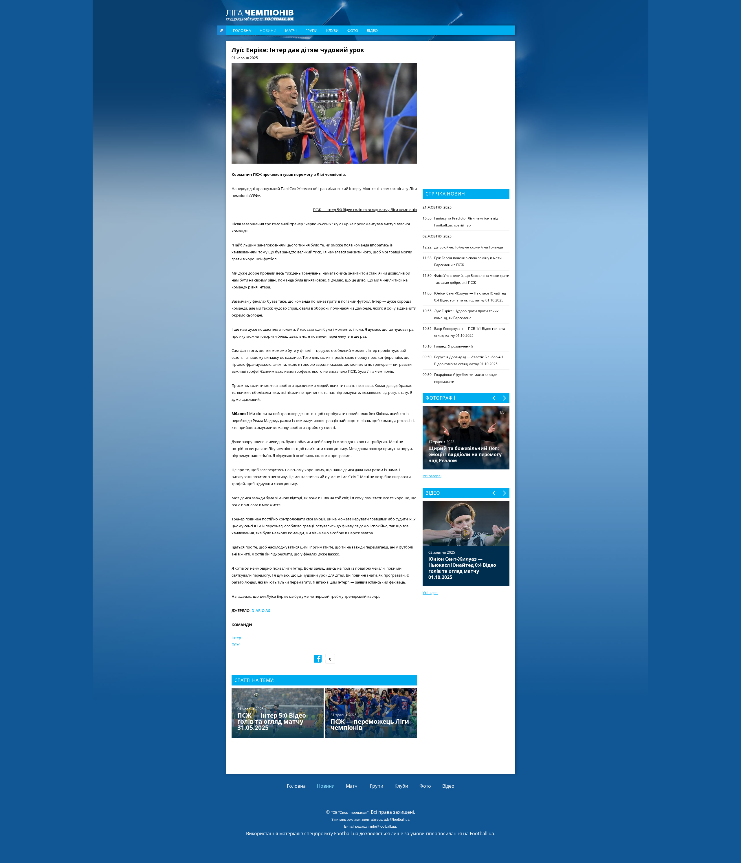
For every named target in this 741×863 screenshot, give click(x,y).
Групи (311, 30)
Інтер (236, 637)
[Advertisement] (466, 83)
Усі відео (430, 592)
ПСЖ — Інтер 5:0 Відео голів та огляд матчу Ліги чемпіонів (365, 209)
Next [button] (504, 398)
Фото (352, 30)
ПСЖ (236, 644)
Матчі (291, 30)
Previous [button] (494, 398)
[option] (324, 713)
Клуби (332, 30)
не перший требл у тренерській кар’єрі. (344, 596)
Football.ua (482, 833)
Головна (242, 30)
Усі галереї (432, 475)
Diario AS (261, 610)
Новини (268, 30)
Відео (372, 30)
